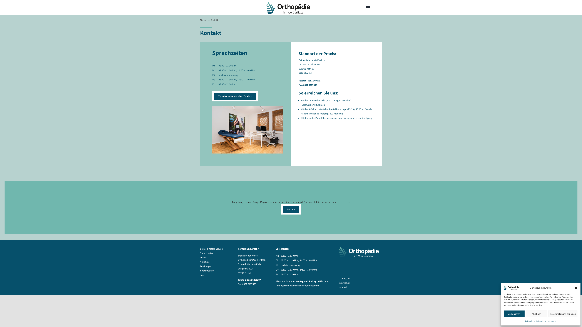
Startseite (204, 20)
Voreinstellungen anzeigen (563, 314)
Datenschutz (530, 321)
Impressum (551, 321)
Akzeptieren (514, 314)
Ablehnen (536, 314)
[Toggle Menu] (368, 7)
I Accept (291, 209)
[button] (575, 287)
